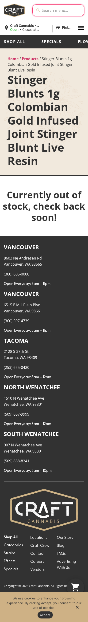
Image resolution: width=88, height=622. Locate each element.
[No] (76, 608)
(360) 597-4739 (16, 320)
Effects (9, 561)
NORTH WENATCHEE (32, 387)
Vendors (37, 570)
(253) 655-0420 (16, 367)
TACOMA (16, 340)
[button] (39, 28)
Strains (9, 553)
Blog (61, 546)
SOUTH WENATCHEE (31, 434)
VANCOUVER (21, 247)
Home (13, 58)
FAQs (61, 554)
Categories (13, 545)
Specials (51, 41)
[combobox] (62, 10)
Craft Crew (40, 546)
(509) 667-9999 (16, 414)
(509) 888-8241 (16, 461)
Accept (45, 615)
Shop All (14, 41)
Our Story (65, 538)
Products (30, 58)
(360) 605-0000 (16, 274)
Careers (37, 562)
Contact (37, 554)
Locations (38, 538)
